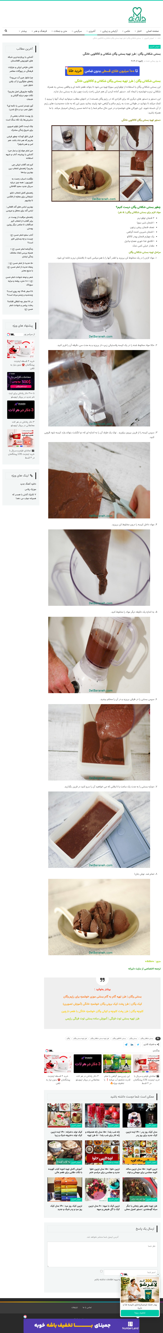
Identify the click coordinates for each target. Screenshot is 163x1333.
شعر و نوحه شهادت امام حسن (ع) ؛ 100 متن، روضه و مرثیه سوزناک (19, 281)
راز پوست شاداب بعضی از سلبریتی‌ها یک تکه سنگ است (19, 118)
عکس (127, 31)
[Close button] (158, 1274)
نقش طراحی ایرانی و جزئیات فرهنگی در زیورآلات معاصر (20, 69)
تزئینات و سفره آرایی (111, 1162)
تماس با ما (87, 1307)
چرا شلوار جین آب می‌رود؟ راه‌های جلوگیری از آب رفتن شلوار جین (21, 81)
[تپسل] (25, 1316)
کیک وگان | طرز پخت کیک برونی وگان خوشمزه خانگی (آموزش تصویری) (102, 1004)
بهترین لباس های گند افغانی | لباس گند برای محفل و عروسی (19, 209)
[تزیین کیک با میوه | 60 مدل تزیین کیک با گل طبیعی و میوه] (102, 1189)
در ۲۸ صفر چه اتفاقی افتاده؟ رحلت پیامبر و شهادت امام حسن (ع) (20, 305)
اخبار (139, 31)
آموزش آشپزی (154, 46)
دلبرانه (131, 969)
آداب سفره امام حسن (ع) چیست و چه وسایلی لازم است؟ (21, 239)
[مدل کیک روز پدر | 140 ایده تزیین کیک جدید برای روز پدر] (140, 1115)
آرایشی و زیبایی (109, 31)
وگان (68, 1038)
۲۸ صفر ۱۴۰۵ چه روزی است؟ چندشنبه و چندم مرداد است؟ (20, 293)
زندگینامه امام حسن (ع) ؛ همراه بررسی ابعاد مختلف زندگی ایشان (21, 253)
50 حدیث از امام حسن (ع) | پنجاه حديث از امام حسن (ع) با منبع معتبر (20, 267)
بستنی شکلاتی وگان (148, 81)
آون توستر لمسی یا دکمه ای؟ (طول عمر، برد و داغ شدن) (20, 108)
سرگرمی (78, 31)
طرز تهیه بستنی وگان (80, 1038)
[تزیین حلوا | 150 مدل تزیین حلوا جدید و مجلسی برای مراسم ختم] (102, 1152)
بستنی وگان (133, 1038)
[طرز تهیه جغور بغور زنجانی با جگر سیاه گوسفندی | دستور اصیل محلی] (140, 1189)
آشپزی (92, 31)
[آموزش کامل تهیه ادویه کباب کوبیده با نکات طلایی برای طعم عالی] (64, 1152)
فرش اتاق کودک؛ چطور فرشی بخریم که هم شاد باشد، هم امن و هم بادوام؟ (20, 140)
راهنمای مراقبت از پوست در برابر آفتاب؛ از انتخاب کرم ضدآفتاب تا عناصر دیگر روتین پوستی (20, 223)
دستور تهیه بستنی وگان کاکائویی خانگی (141, 120)
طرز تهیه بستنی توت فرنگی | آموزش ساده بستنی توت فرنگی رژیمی (102, 1018)
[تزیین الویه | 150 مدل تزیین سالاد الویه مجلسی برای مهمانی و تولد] (140, 1152)
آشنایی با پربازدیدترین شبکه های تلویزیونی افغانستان (20, 59)
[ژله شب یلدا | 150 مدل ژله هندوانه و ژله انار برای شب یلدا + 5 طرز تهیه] (102, 1115)
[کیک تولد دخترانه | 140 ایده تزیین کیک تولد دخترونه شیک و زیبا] (64, 1115)
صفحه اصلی (152, 31)
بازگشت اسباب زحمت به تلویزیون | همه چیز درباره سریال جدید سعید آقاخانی (21, 182)
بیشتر (24, 31)
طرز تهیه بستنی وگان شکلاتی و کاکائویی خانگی (104, 81)
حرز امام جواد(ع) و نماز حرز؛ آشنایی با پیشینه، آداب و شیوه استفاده (19, 154)
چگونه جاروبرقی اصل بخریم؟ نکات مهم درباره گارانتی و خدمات (20, 95)
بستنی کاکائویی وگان (119, 1038)
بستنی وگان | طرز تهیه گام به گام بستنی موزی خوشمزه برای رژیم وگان (102, 997)
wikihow (149, 962)
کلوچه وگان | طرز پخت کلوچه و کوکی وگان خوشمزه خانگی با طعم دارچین (102, 1011)
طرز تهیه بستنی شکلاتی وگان (99, 1038)
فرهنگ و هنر (40, 31)
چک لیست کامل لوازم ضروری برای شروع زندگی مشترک (20, 128)
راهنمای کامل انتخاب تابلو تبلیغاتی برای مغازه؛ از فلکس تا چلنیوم (20, 196)
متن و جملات (60, 31)
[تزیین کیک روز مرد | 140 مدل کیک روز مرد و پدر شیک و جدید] (64, 1189)
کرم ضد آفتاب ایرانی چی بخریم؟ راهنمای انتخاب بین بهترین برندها (21, 168)
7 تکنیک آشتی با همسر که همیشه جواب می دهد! (24, 496)
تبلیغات (74, 1307)
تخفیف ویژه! (139, 1313)
